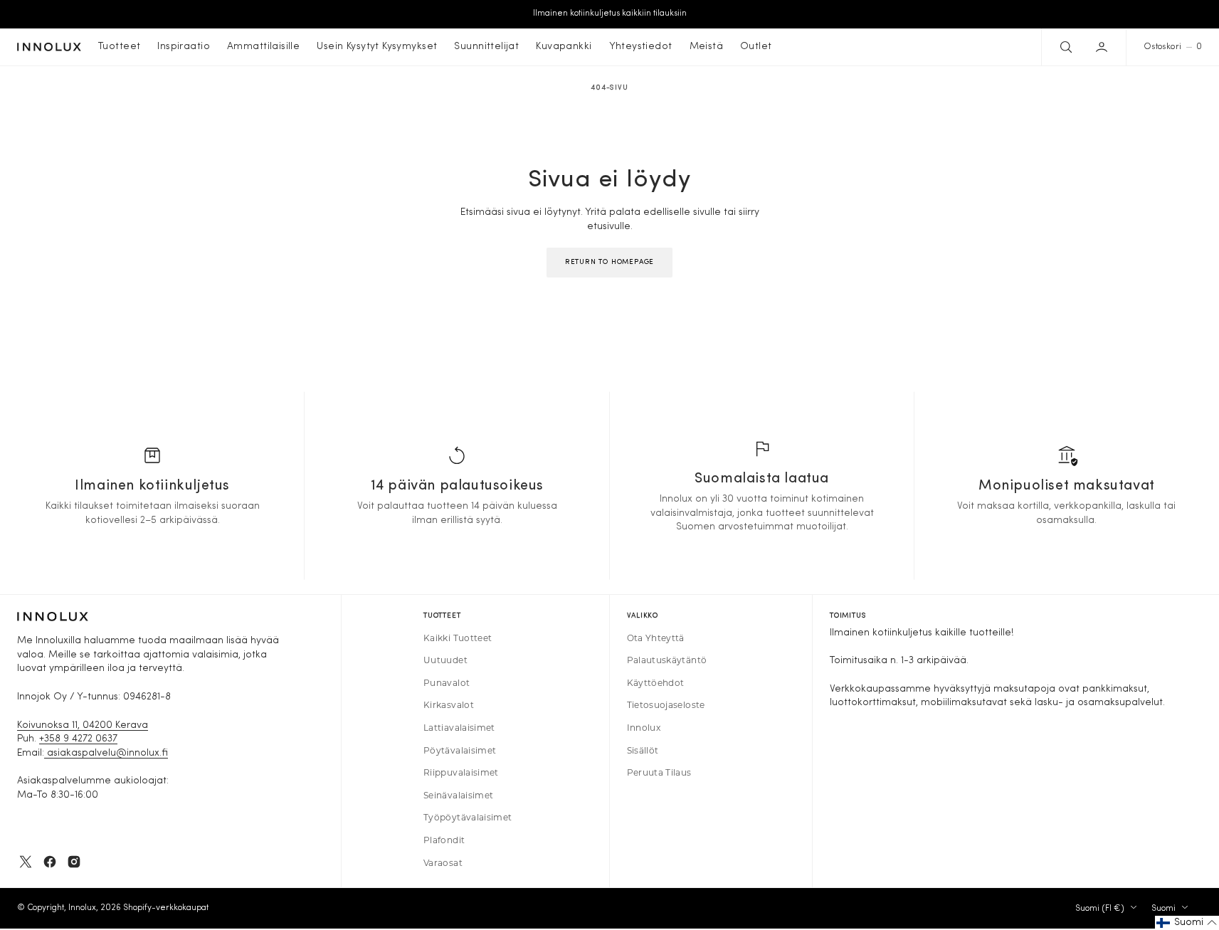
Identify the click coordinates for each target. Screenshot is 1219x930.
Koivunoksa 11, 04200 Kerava (82, 725)
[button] (1103, 46)
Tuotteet (119, 46)
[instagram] (74, 861)
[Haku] (1064, 46)
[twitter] (25, 861)
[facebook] (49, 861)
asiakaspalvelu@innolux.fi (106, 753)
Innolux (82, 908)
